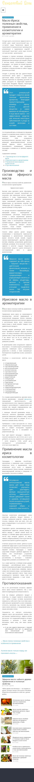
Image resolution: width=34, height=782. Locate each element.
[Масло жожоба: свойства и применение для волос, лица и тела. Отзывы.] (6, 708)
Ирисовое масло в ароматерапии (16, 160)
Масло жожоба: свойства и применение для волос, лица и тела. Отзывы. (21, 711)
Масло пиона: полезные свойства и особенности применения (15, 642)
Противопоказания (12, 165)
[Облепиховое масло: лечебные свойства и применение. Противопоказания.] (6, 699)
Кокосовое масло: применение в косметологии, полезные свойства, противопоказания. (22, 729)
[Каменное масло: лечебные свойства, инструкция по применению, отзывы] (6, 718)
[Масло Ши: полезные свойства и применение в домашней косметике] (6, 755)
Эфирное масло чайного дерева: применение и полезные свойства (16, 681)
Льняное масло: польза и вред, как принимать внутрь (14, 652)
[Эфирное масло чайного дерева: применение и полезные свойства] (17, 660)
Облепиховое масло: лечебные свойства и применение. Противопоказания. (21, 701)
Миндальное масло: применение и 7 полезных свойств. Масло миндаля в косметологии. (22, 739)
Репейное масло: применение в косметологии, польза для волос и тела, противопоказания (22, 748)
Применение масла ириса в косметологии (14, 163)
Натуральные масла (8, 17)
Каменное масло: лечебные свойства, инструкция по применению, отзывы (20, 720)
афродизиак (27, 399)
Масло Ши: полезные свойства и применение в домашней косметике (22, 757)
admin (12, 36)
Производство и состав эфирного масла (16, 157)
